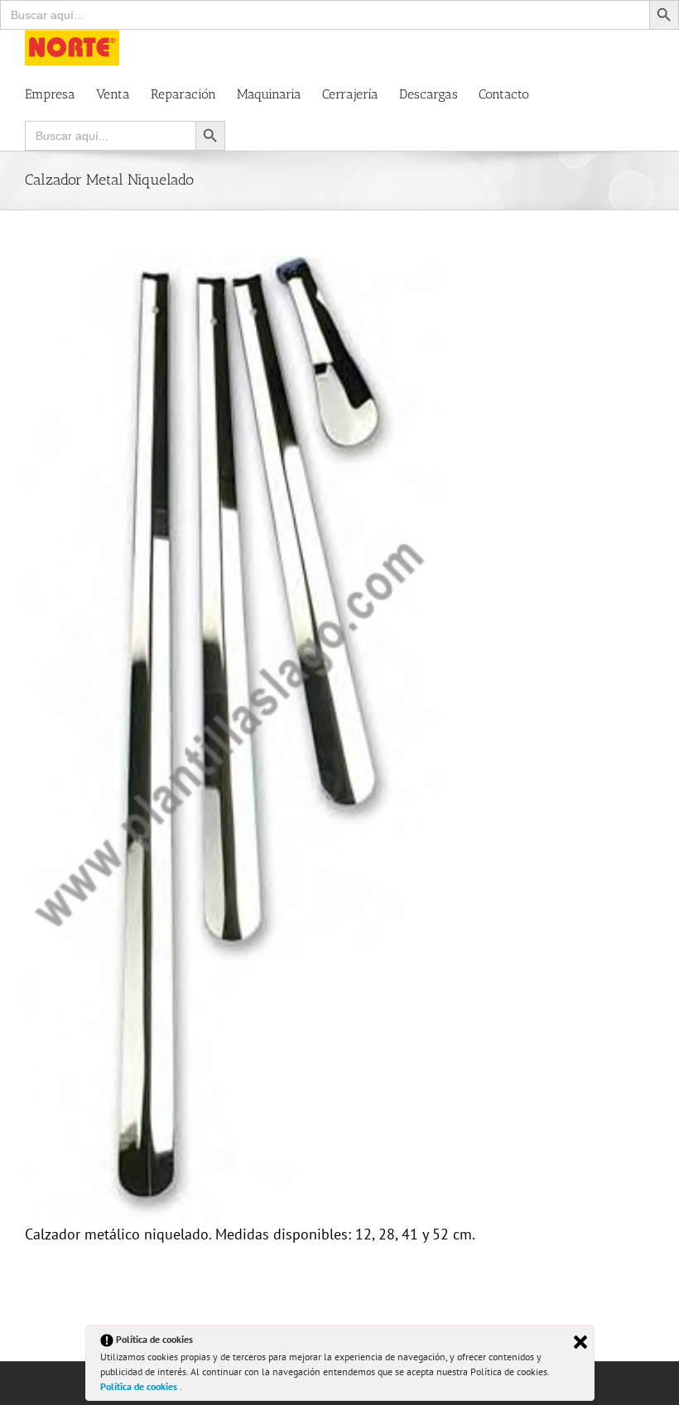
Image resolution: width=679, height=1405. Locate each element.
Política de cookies (140, 1386)
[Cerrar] (580, 1342)
